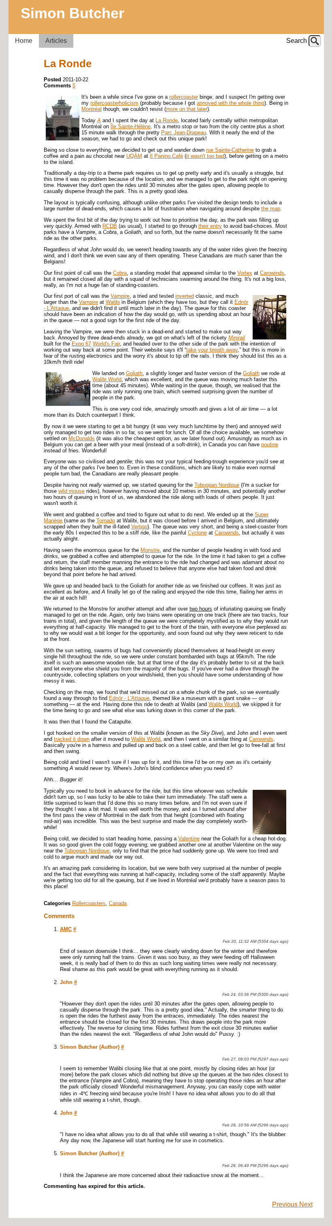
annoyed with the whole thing (230, 103)
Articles (56, 40)
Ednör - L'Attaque (129, 698)
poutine (269, 444)
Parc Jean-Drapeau (183, 132)
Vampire (120, 296)
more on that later (186, 109)
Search (296, 40)
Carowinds (272, 273)
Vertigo (139, 527)
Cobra (120, 273)
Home (23, 40)
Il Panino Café (166, 156)
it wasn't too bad (205, 156)
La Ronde (166, 120)
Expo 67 (81, 344)
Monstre (150, 550)
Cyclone (197, 533)
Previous (285, 1204)
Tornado (105, 521)
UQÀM (134, 156)
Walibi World (106, 379)
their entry (210, 226)
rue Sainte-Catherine (230, 150)
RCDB (109, 226)
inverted (184, 296)
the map (270, 209)
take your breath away (212, 350)
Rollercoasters (89, 903)
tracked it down (71, 739)
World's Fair (106, 344)
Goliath (134, 373)
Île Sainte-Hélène (131, 126)
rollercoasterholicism (114, 103)
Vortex (244, 273)
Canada (118, 903)
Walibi (113, 302)
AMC (66, 929)
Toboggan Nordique (216, 485)
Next (306, 1204)
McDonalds (81, 438)
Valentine (189, 839)
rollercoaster (183, 97)
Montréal (91, 109)
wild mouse (71, 491)
